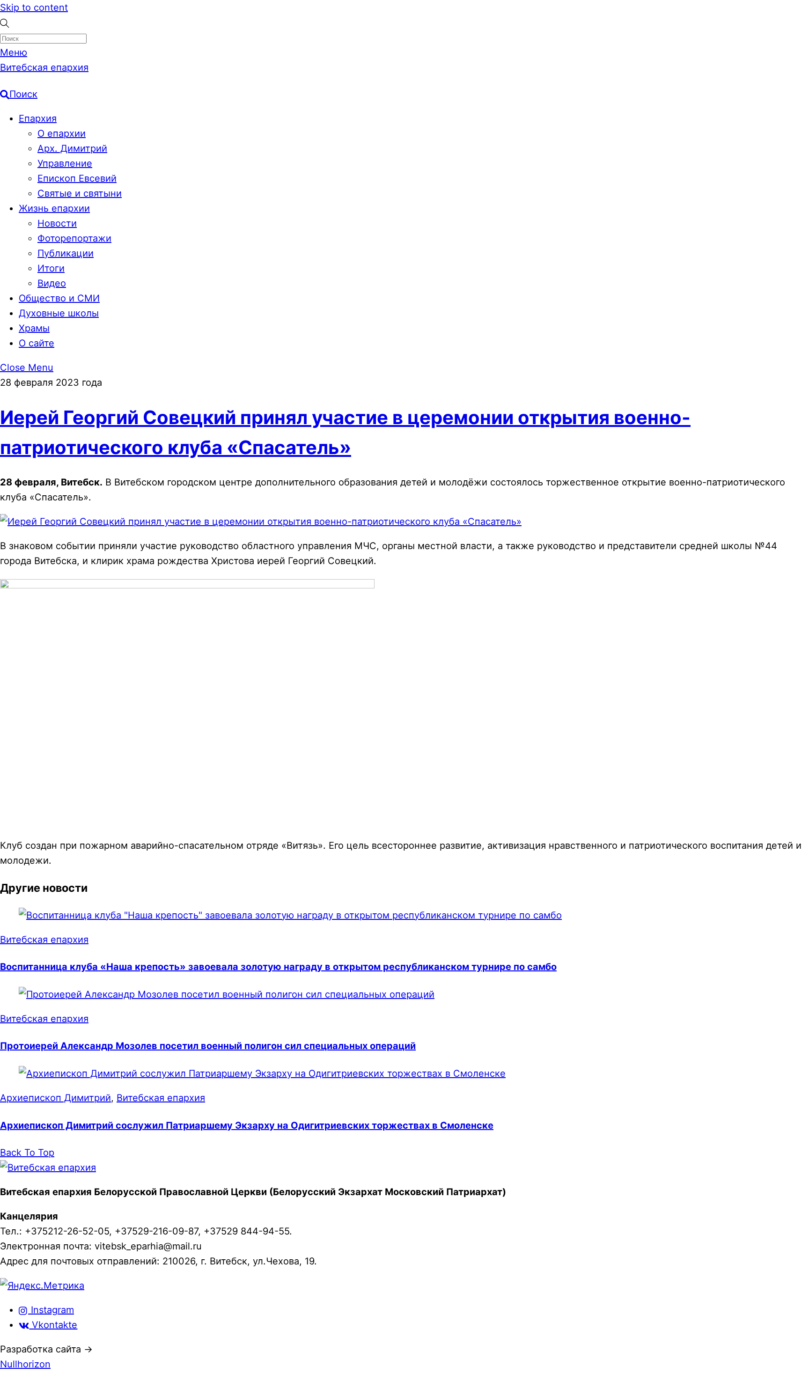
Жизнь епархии (54, 208)
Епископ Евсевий (77, 178)
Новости (57, 223)
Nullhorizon (25, 1364)
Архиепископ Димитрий (55, 1097)
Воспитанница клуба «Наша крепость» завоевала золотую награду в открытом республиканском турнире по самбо (278, 966)
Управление (64, 163)
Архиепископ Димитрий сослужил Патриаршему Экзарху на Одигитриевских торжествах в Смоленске (246, 1125)
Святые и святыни (79, 193)
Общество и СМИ (59, 298)
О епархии (61, 133)
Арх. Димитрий (72, 148)
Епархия (38, 118)
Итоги (51, 268)
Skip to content (34, 7)
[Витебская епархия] (48, 1167)
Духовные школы (59, 313)
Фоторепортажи (74, 238)
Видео (51, 283)
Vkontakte (53, 1324)
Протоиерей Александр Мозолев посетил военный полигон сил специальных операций (208, 1045)
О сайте (36, 343)
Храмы (34, 328)
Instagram (51, 1309)
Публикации (65, 253)
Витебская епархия (44, 939)
